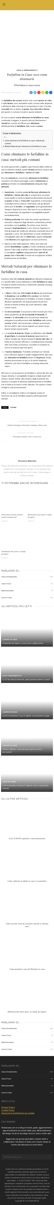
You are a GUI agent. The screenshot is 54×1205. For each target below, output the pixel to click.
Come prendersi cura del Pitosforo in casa (27, 969)
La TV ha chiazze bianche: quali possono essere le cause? (26, 679)
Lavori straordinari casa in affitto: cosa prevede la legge (26, 716)
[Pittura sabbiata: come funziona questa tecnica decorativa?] (27, 737)
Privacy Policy (8, 1107)
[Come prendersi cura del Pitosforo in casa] (27, 951)
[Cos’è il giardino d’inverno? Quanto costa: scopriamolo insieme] (27, 773)
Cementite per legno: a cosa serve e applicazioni (22, 643)
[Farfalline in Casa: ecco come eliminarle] (27, 85)
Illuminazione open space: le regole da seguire (27, 1012)
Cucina (13, 407)
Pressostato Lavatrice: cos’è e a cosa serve (27, 437)
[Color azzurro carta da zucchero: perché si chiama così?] (13, 500)
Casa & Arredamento (27, 70)
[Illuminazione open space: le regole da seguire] (40, 500)
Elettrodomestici (27, 591)
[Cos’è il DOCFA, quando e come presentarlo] (27, 821)
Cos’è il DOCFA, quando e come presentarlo (27, 838)
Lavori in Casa (27, 598)
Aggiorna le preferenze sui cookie (17, 1113)
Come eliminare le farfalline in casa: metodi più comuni (25, 142)
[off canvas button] (4, 4)
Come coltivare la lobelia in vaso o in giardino (27, 881)
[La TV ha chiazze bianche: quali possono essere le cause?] (27, 664)
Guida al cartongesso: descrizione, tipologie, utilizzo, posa (27, 425)
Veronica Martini (7, 92)
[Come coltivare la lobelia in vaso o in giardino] (27, 863)
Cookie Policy (8, 1110)
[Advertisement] (27, 39)
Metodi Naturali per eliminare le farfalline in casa (25, 146)
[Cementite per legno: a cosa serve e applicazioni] (27, 628)
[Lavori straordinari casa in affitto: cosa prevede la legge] (27, 701)
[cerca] (50, 4)
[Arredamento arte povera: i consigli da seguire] (13, 537)
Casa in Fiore (27, 584)
